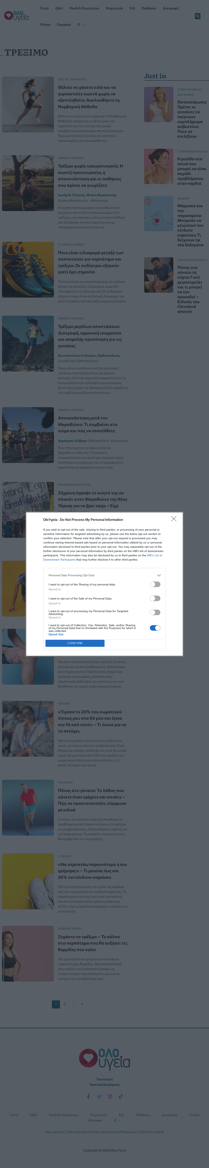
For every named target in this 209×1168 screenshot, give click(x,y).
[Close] (175, 520)
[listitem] (104, 575)
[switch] (155, 584)
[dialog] (104, 584)
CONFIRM (75, 643)
